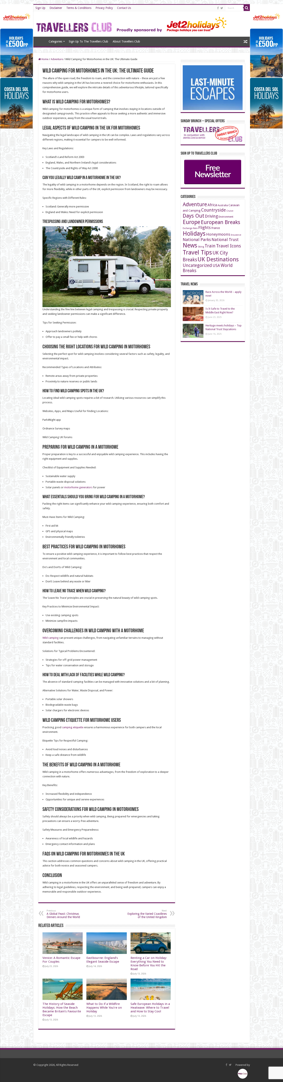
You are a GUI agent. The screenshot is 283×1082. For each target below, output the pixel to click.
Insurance (236, 235)
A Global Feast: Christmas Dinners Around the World (63, 914)
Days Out (193, 216)
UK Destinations (218, 259)
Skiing (201, 246)
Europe (191, 222)
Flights (204, 227)
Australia (223, 205)
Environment (226, 216)
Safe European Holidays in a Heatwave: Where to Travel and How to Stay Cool (150, 1007)
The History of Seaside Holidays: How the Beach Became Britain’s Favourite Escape (61, 1009)
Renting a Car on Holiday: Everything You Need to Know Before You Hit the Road (149, 963)
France (215, 228)
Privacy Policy (104, 8)
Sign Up (40, 8)
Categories (55, 41)
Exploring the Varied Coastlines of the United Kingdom (147, 914)
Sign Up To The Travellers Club (88, 41)
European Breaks (220, 222)
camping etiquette (72, 727)
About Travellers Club (126, 41)
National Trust (225, 239)
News (190, 245)
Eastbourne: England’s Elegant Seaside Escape (102, 959)
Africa (212, 205)
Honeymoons (218, 234)
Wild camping (50, 637)
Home (40, 41)
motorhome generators (78, 487)
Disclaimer (56, 8)
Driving (211, 216)
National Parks (197, 239)
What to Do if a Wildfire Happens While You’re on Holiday (104, 1007)
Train (210, 245)
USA (216, 265)
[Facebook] (218, 8)
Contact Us (124, 8)
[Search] (247, 8)
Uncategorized (197, 265)
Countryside (213, 210)
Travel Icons (228, 245)
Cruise (229, 211)
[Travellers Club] (132, 23)
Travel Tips (197, 252)
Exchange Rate (190, 228)
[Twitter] (222, 8)
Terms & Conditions (78, 8)
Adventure (57, 59)
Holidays (194, 233)
